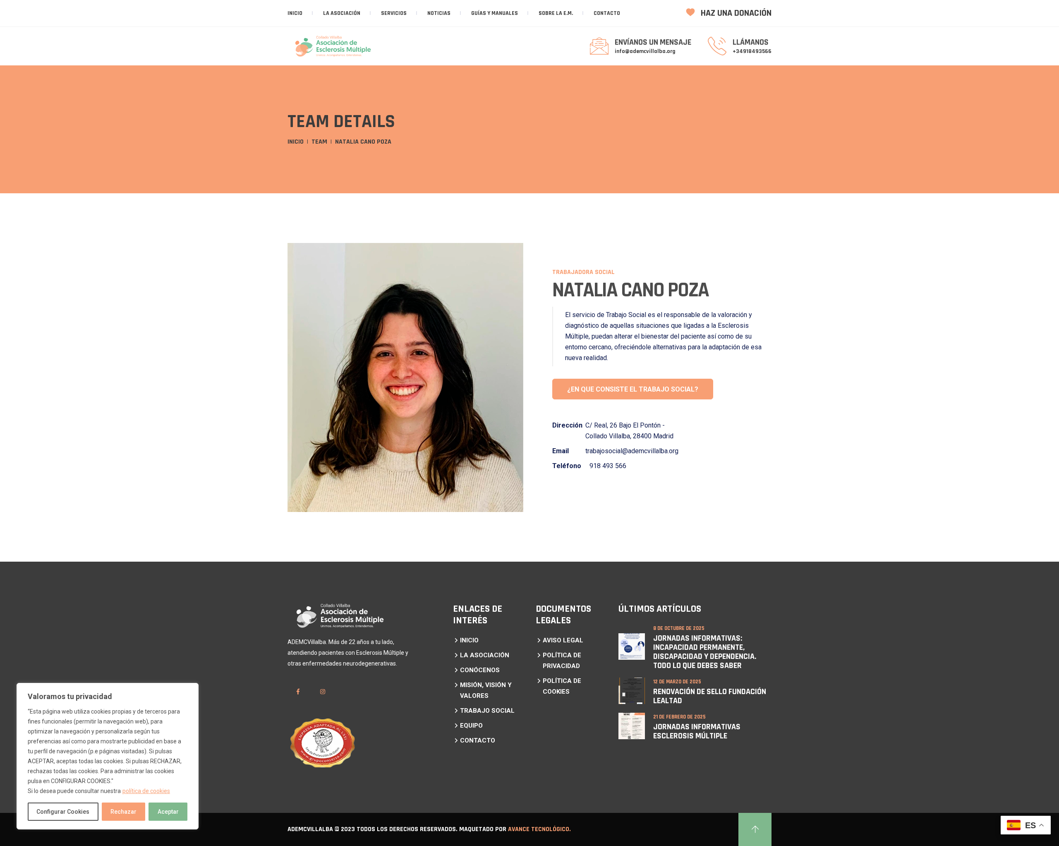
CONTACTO (607, 13)
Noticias (438, 13)
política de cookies (146, 791)
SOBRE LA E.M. (556, 13)
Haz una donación (735, 13)
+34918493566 (752, 51)
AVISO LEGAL (563, 640)
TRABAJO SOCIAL (487, 710)
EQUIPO (471, 725)
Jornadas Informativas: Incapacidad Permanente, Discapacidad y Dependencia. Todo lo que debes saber (704, 652)
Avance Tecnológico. (539, 829)
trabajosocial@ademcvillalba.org (631, 451)
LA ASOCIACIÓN (341, 13)
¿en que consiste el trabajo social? (632, 389)
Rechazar (123, 811)
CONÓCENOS (480, 670)
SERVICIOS (394, 13)
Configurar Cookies (62, 811)
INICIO (469, 640)
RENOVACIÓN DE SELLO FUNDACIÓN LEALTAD (709, 696)
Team (319, 141)
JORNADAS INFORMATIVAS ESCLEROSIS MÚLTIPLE (696, 731)
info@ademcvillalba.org (645, 51)
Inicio (295, 13)
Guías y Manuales (494, 13)
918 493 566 (607, 466)
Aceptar (168, 811)
